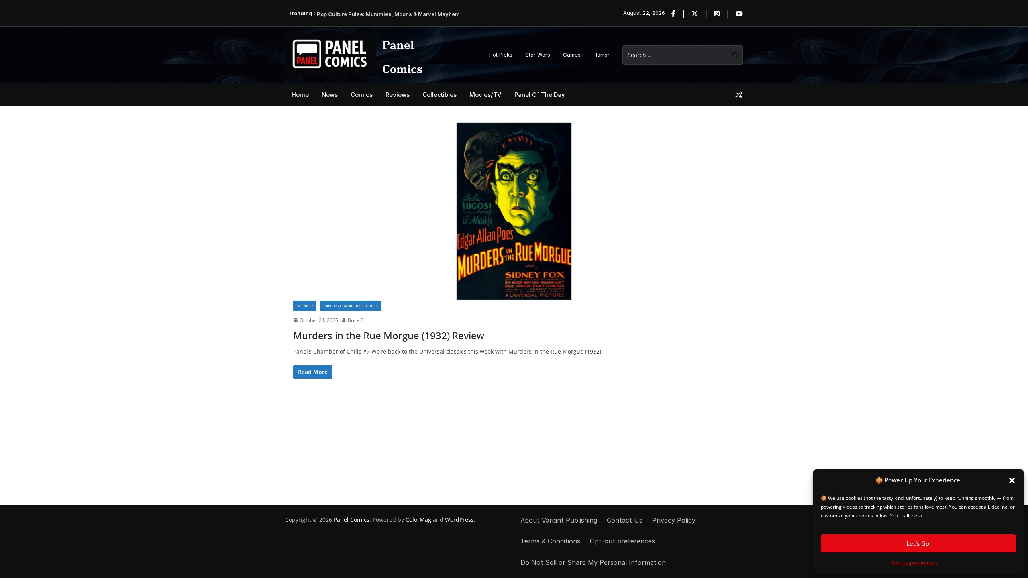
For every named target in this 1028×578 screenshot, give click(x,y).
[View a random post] (739, 95)
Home (300, 94)
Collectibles (439, 94)
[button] (1012, 480)
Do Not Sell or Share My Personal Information (593, 562)
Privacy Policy (674, 520)
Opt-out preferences (914, 562)
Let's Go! (918, 543)
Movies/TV (485, 94)
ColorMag (418, 519)
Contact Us (624, 520)
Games (572, 54)
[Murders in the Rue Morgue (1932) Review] (514, 211)
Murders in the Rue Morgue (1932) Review (388, 335)
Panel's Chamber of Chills (350, 306)
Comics (362, 94)
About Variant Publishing (558, 520)
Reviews (398, 94)
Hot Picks (500, 54)
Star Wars (537, 54)
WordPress (459, 519)
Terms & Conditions (550, 541)
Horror (602, 54)
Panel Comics (351, 519)
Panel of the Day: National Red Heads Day (370, 13)
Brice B (356, 320)
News (330, 94)
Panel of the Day (539, 94)
